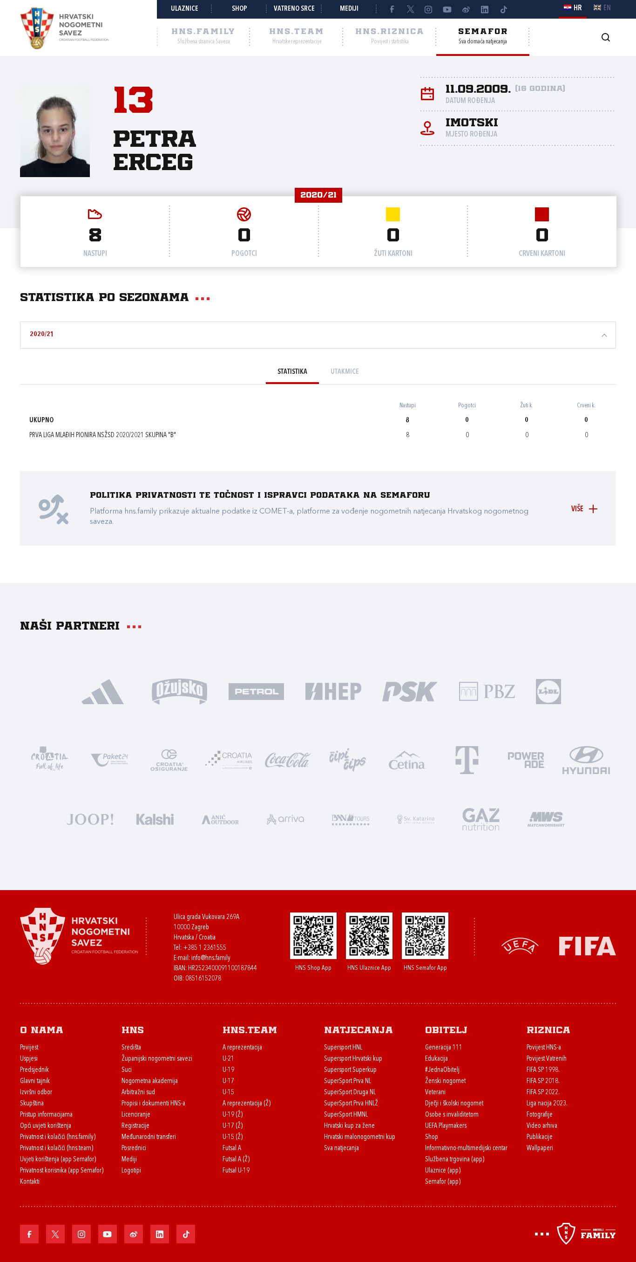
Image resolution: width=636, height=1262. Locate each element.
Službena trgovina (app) (454, 1159)
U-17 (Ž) (233, 1126)
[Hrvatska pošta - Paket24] (109, 759)
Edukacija (436, 1059)
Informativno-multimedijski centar (466, 1148)
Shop (239, 9)
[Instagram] (428, 9)
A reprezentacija (242, 1047)
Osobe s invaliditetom (452, 1114)
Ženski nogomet (445, 1081)
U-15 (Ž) (233, 1137)
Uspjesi (29, 1059)
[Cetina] (407, 759)
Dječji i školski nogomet (454, 1103)
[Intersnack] (348, 759)
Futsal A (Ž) (236, 1159)
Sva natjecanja (341, 1148)
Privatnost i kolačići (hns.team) (56, 1148)
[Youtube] (447, 9)
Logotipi (131, 1170)
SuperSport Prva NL (347, 1081)
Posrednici (134, 1148)
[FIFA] (587, 945)
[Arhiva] (605, 37)
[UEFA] (520, 945)
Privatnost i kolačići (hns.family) (57, 1137)
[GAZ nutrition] (481, 819)
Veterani (435, 1092)
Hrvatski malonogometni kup (359, 1137)
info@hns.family (210, 958)
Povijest (29, 1047)
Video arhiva (542, 1126)
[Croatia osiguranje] (169, 759)
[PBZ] (486, 691)
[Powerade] (526, 759)
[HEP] (333, 691)
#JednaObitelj (442, 1070)
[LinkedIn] (484, 9)
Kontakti (30, 1182)
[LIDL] (548, 691)
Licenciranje (136, 1114)
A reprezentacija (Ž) (247, 1103)
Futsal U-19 (236, 1170)
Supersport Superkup (350, 1070)
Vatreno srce (294, 9)
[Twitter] (410, 9)
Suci (127, 1070)
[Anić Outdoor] (220, 819)
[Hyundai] (586, 759)
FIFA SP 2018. (543, 1081)
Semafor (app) (442, 1182)
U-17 (228, 1081)
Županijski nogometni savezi (157, 1059)
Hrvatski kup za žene (349, 1126)
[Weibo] (466, 9)
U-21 (228, 1059)
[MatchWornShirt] (546, 819)
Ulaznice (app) (442, 1170)
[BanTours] (350, 819)
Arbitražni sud (138, 1092)
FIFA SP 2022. (543, 1092)
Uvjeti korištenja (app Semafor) (58, 1159)
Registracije (135, 1126)
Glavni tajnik (35, 1081)
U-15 (228, 1092)
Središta (131, 1047)
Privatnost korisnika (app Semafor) (61, 1170)
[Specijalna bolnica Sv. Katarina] (415, 819)
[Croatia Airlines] (228, 759)
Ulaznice (184, 9)
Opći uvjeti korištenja (45, 1126)
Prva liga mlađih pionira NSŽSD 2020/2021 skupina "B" (102, 435)
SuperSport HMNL (346, 1114)
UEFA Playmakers (446, 1126)
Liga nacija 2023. (547, 1103)
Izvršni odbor (36, 1092)
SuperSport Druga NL (350, 1092)
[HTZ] (50, 759)
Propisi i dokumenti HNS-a (153, 1103)
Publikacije (540, 1137)
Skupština (32, 1103)
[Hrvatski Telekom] (467, 759)
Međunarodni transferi (149, 1137)
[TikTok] (503, 9)
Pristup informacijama (46, 1114)
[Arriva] (285, 819)
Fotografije (540, 1114)
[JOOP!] (89, 819)
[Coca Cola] (288, 759)
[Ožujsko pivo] (179, 691)
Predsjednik (34, 1070)
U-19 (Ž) (233, 1114)
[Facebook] (391, 9)
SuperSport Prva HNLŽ (351, 1103)
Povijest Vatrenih (547, 1059)
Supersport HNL (343, 1047)
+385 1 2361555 (204, 948)
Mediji (349, 9)
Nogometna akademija (150, 1081)
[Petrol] (256, 691)
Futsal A (232, 1148)
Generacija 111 (443, 1047)
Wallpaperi (540, 1148)
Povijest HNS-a (544, 1047)
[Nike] (102, 691)
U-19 (228, 1070)
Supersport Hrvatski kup (353, 1059)
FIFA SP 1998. (543, 1070)
